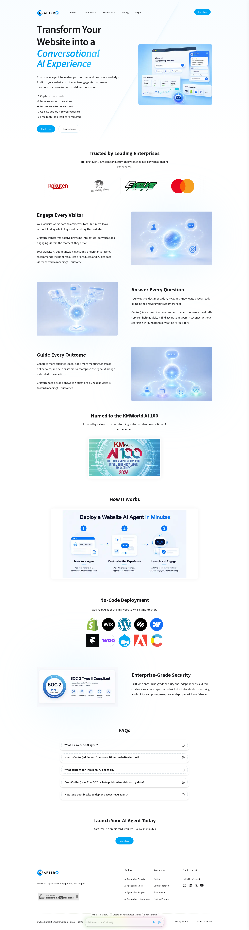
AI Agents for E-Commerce (137, 898)
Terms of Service (204, 921)
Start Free (202, 12)
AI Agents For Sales (133, 885)
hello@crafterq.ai (191, 879)
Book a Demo (69, 128)
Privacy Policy (181, 921)
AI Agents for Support (134, 892)
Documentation (161, 885)
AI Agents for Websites (135, 879)
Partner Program (162, 898)
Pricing (157, 879)
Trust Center (160, 892)
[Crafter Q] (48, 12)
